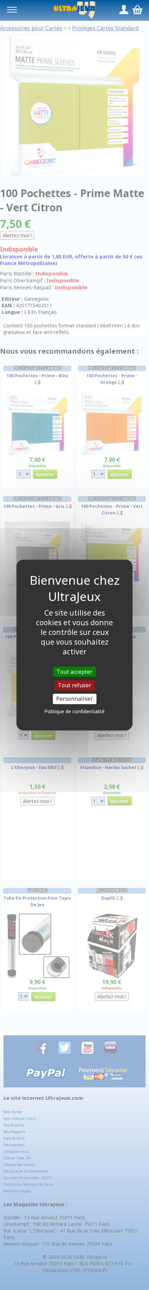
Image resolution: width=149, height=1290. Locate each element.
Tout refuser (74, 685)
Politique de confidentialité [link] (74, 711)
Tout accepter (74, 671)
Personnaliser (74, 699)
